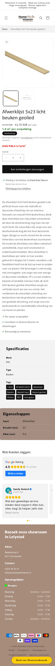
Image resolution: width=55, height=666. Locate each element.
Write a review (15, 473)
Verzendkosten (27, 137)
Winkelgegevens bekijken (18, 188)
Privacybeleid (23, 650)
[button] (6, 18)
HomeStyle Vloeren (26, 646)
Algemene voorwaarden (39, 655)
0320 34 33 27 (12, 568)
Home (4, 29)
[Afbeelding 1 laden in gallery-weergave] (10, 98)
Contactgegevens (39, 650)
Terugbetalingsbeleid (17, 655)
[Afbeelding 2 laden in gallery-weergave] (27, 98)
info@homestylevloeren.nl (18, 572)
